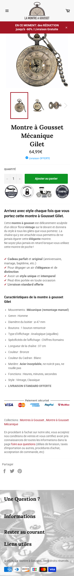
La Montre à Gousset (28, 560)
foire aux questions (23, 444)
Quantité (10, 169)
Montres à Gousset (32, 420)
